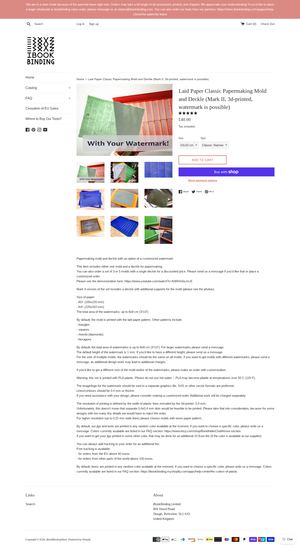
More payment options (202, 180)
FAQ (48, 98)
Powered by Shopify (79, 539)
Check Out (267, 23)
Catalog (48, 88)
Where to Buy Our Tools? (44, 119)
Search (30, 504)
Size (181, 138)
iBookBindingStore (56, 539)
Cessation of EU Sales (42, 108)
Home (30, 77)
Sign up (94, 23)
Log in (80, 23)
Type (203, 138)
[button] (188, 113)
